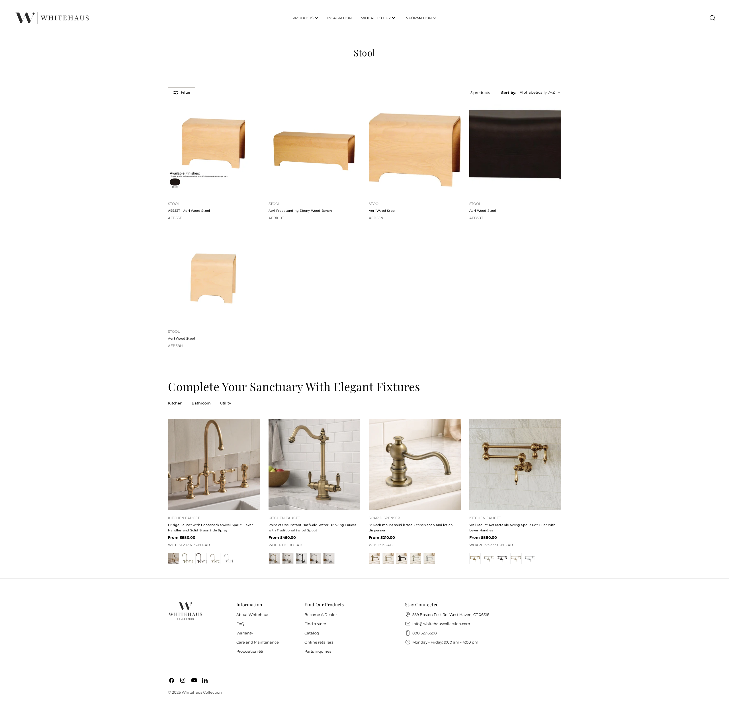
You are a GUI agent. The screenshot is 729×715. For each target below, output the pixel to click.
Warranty (244, 633)
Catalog (311, 633)
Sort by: (508, 92)
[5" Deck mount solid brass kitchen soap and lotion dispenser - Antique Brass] (374, 558)
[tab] (175, 403)
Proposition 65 (249, 651)
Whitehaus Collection (202, 692)
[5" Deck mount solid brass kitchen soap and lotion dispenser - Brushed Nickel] (388, 558)
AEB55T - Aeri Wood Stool (189, 211)
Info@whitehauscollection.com (441, 623)
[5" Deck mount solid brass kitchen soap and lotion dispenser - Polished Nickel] (415, 558)
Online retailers (318, 642)
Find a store (315, 623)
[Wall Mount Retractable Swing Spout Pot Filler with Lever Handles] (515, 465)
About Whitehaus (252, 614)
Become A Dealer (320, 614)
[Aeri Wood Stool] (415, 150)
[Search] (712, 18)
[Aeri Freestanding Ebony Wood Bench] (315, 150)
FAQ (240, 623)
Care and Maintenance (257, 642)
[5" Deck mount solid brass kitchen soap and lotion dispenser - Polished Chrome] (429, 558)
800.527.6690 (424, 633)
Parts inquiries (317, 651)
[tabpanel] (364, 491)
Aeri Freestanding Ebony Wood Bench (300, 211)
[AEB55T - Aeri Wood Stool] (214, 150)
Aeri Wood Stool (382, 211)
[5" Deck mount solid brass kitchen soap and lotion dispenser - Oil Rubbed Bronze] (401, 558)
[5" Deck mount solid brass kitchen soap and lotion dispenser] (415, 465)
